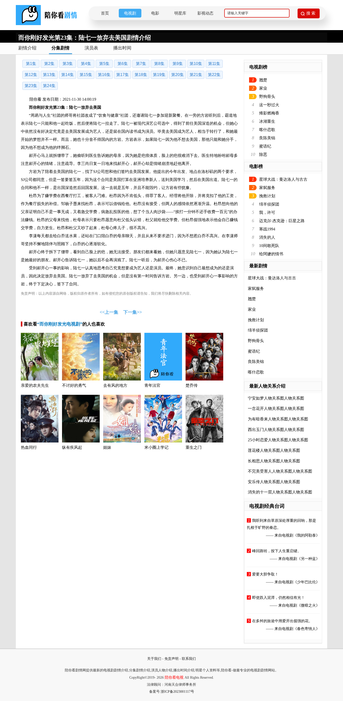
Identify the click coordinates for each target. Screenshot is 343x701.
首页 (105, 13)
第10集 (196, 63)
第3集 (68, 63)
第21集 (196, 75)
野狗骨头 (267, 96)
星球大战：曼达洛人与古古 (283, 179)
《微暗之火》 (308, 605)
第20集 (177, 75)
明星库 (180, 13)
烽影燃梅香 (269, 113)
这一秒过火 (269, 105)
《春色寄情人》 (306, 629)
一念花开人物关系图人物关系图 (276, 408)
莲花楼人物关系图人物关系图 (274, 450)
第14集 (67, 75)
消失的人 (267, 237)
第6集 (123, 63)
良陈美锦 (267, 138)
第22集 (214, 75)
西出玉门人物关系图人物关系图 (276, 429)
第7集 (141, 63)
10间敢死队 (269, 245)
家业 (263, 88)
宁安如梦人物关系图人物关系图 (276, 398)
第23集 (31, 86)
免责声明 (171, 659)
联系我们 (189, 659)
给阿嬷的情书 (271, 254)
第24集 (49, 86)
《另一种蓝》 (308, 559)
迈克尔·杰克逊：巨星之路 (282, 221)
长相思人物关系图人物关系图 (274, 461)
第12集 (31, 75)
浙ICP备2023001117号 (177, 691)
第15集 (86, 75)
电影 (155, 13)
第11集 (214, 63)
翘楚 (263, 80)
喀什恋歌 (267, 130)
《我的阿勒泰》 (306, 535)
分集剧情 (60, 47)
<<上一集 (109, 312)
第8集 (159, 63)
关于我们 (154, 659)
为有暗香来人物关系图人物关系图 (278, 419)
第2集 (49, 63)
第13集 (49, 75)
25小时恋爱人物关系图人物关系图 (278, 440)
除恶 (263, 154)
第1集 (31, 63)
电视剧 (130, 13)
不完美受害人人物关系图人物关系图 (280, 471)
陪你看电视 (174, 677)
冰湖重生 (267, 121)
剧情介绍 (27, 47)
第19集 (159, 75)
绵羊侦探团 (269, 204)
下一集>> (132, 312)
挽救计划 (267, 196)
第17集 (122, 75)
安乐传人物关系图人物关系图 (274, 482)
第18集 (141, 75)
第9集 (178, 63)
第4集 (86, 63)
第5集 (104, 63)
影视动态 (205, 13)
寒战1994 (267, 229)
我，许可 (267, 212)
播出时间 (122, 47)
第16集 (104, 75)
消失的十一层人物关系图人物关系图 (280, 492)
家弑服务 (267, 187)
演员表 (91, 47)
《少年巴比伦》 (306, 582)
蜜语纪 (265, 146)
